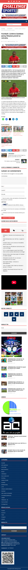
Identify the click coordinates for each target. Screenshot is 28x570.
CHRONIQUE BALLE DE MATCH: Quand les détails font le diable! (17, 367)
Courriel (3, 190)
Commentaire (4, 176)
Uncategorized (4, 504)
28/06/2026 (11, 378)
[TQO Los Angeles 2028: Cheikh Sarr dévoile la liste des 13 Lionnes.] (20, 303)
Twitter (2, 514)
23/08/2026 (11, 439)
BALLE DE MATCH (4, 469)
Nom (2, 186)
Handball (3, 482)
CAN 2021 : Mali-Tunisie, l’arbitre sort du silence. (6, 145)
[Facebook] (11, 1)
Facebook (3, 512)
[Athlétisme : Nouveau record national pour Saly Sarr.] (8, 294)
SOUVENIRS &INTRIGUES (6, 495)
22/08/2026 (11, 446)
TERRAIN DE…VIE (4, 499)
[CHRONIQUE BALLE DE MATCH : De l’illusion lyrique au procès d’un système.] (4, 360)
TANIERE (3, 497)
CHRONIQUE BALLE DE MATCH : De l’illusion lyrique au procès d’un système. (16, 360)
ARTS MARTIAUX (4, 465)
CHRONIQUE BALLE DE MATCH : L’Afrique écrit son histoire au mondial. (15, 375)
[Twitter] (14, 1)
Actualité (3, 463)
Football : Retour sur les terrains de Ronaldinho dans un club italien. (16, 450)
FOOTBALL (3, 478)
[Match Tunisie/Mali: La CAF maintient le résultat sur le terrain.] (18, 129)
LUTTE (2, 486)
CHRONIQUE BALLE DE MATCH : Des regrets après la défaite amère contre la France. (16, 390)
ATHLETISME (3, 467)
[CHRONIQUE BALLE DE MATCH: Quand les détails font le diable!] (4, 368)
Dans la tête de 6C (5, 476)
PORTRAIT (3, 491)
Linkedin (3, 519)
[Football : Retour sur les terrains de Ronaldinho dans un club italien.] (20, 294)
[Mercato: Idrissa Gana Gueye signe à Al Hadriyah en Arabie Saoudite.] (20, 299)
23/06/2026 (11, 384)
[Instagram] (16, 1)
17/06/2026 (11, 392)
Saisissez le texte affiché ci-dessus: (15, 205)
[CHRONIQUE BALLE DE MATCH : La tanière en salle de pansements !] (4, 383)
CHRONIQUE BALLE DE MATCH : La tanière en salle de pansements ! (16, 382)
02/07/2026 (11, 369)
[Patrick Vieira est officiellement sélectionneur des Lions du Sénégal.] (8, 299)
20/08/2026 (11, 452)
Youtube (3, 510)
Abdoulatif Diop (12, 41)
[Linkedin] (19, 1)
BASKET (2, 471)
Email (2, 327)
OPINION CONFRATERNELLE (6, 489)
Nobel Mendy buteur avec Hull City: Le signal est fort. (17, 443)
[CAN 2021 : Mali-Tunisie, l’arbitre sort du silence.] (6, 140)
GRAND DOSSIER (4, 480)
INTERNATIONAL (4, 484)
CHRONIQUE (3, 473)
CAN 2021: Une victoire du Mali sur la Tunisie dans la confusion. (6, 134)
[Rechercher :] (14, 24)
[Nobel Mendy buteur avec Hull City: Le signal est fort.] (14, 294)
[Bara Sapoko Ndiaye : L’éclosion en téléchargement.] (14, 303)
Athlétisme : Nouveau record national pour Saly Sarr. (17, 437)
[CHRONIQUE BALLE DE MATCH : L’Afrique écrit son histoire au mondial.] (4, 375)
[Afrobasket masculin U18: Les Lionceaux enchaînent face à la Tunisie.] (8, 303)
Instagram (3, 517)
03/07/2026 (11, 363)
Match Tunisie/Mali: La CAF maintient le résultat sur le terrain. (18, 134)
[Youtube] (9, 1)
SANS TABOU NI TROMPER (6, 493)
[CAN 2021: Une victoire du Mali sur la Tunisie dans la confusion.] (6, 129)
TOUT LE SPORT (4, 502)
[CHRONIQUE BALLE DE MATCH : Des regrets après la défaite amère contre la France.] (4, 390)
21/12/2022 (4, 41)
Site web (3, 194)
